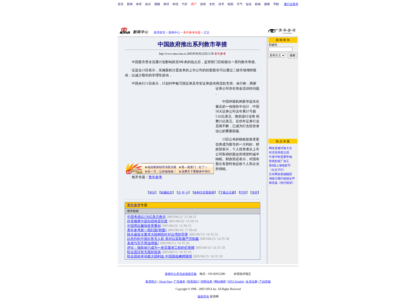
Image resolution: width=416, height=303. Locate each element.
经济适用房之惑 (279, 152)
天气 (239, 4)
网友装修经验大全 (280, 148)
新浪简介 (151, 281)
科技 (175, 4)
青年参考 (155, 177)
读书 (221, 4)
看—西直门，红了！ (195, 167)
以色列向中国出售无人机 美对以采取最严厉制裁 (163, 239)
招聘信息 (206, 281)
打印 (243, 192)
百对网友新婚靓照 (280, 174)
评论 (152, 192)
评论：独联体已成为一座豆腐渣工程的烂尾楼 (161, 248)
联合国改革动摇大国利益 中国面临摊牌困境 (159, 256)
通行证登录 (291, 4)
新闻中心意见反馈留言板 (181, 274)
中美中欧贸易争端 (280, 156)
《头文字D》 (277, 169)
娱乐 (148, 4)
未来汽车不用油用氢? (143, 243)
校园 (230, 4)
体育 (139, 4)
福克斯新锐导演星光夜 (162, 167)
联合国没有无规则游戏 (144, 252)
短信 (249, 4)
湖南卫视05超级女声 (282, 178)
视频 (157, 4)
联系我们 (193, 281)
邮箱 (258, 4)
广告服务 (179, 281)
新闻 (130, 4)
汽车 (185, 4)
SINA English (236, 281)
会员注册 (251, 281)
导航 (276, 4)
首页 (121, 4)
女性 (212, 4)
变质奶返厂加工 (279, 161)
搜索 (267, 4)
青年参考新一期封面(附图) (147, 230)
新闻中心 (174, 32)
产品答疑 (265, 281)
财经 (166, 4)
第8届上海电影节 (280, 165)
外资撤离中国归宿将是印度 (147, 221)
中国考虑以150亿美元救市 (146, 217)
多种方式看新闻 (204, 192)
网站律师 (220, 281)
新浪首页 (159, 32)
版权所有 (203, 296)
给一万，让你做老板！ (162, 171)
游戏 (203, 4)
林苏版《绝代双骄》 (282, 182)
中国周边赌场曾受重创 (144, 226)
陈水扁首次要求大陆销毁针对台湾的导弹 (157, 234)
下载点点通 (227, 192)
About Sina (165, 281)
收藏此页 (166, 192)
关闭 (255, 192)
